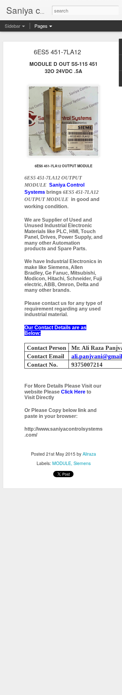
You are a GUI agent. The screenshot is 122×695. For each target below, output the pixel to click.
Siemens (82, 463)
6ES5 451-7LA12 (57, 51)
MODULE (61, 463)
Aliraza (89, 454)
